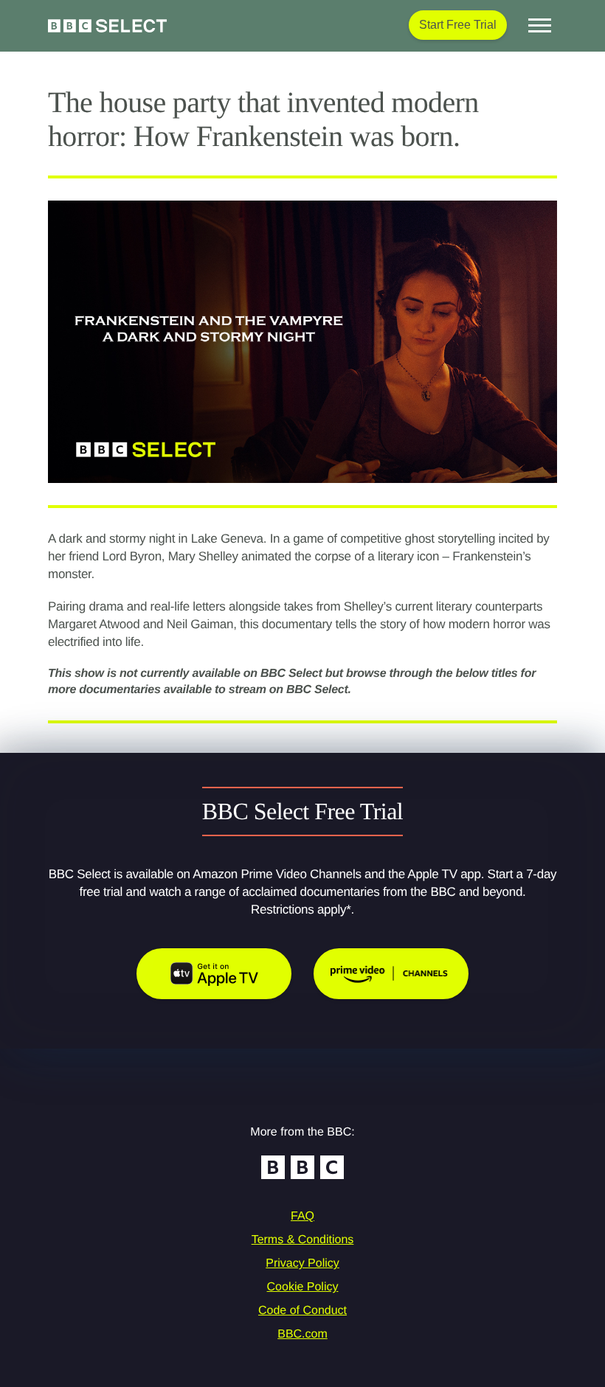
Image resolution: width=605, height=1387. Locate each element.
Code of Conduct (302, 1310)
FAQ (302, 1216)
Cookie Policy (303, 1287)
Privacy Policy (302, 1263)
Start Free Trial (458, 24)
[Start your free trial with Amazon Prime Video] (391, 973)
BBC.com (302, 1334)
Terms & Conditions (303, 1240)
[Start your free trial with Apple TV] (213, 973)
